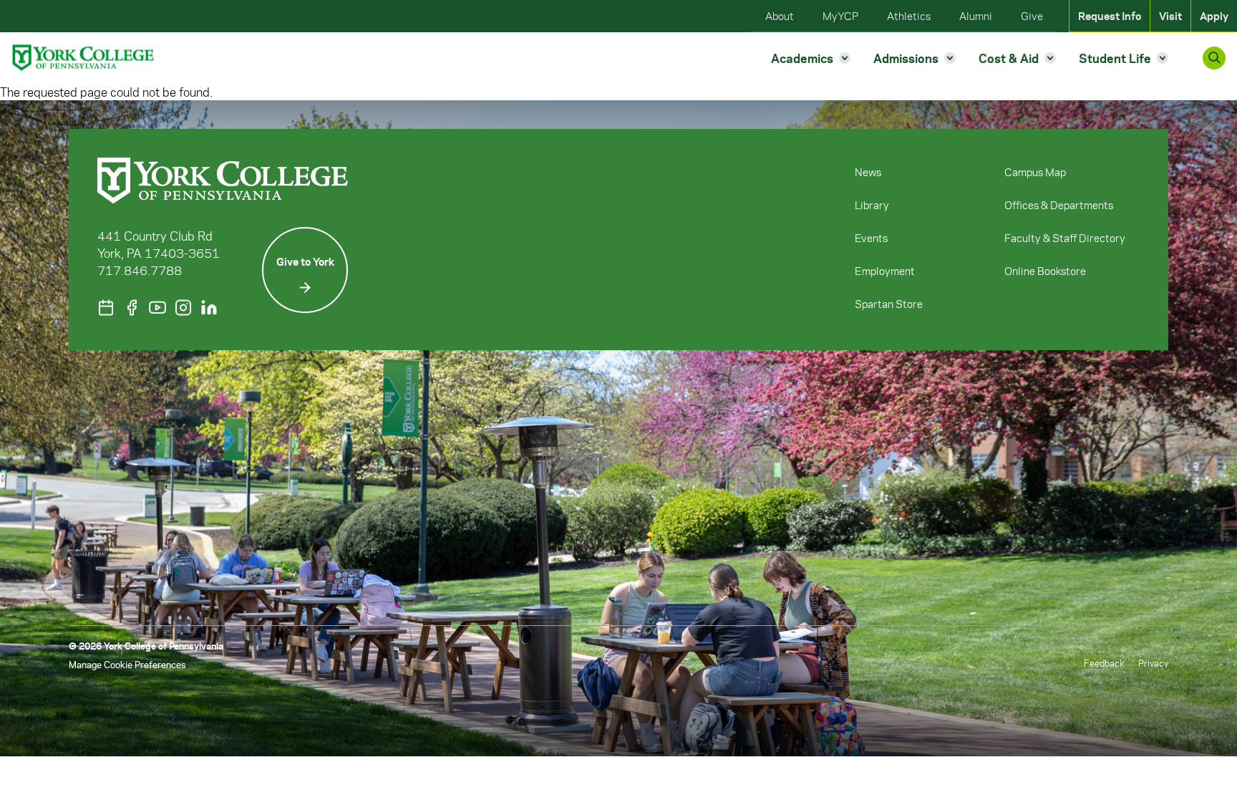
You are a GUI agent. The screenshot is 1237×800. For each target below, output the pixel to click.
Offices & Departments (1058, 205)
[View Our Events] (106, 308)
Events (871, 238)
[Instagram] (183, 308)
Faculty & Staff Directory (1064, 238)
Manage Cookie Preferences (127, 664)
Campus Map (1035, 172)
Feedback (1104, 663)
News (868, 172)
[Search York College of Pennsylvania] (1214, 58)
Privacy (1153, 663)
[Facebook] (131, 308)
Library (872, 205)
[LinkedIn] (209, 308)
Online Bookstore (1045, 271)
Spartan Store (889, 304)
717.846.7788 (139, 270)
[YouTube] (157, 308)
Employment (885, 271)
